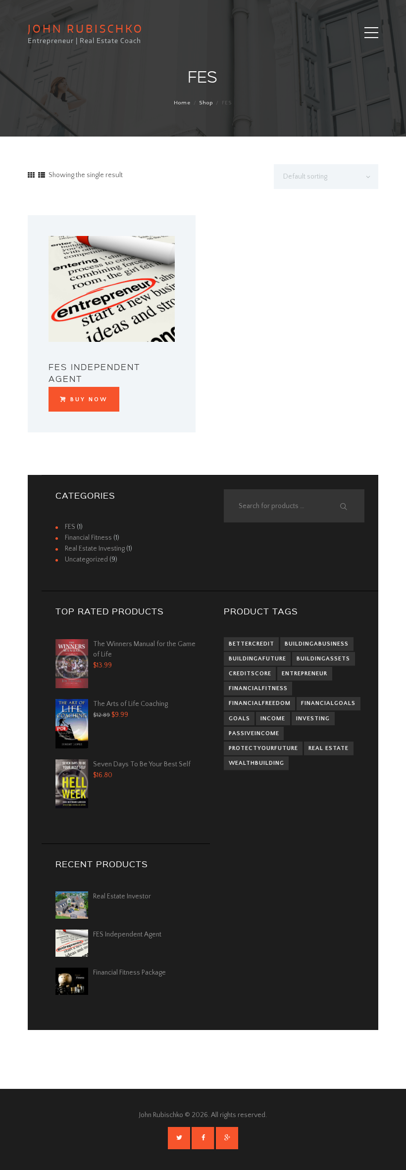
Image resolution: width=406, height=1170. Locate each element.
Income (272, 718)
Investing (313, 718)
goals (239, 718)
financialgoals (328, 703)
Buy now (88, 399)
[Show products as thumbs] (31, 176)
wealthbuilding (256, 763)
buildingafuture (257, 658)
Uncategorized (86, 559)
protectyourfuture (263, 748)
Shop (206, 103)
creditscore (250, 673)
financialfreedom (260, 703)
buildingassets (323, 658)
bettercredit (251, 644)
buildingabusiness (317, 644)
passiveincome (254, 733)
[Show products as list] (41, 176)
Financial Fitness (88, 538)
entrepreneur (304, 673)
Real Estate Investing (95, 549)
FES (70, 527)
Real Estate (328, 748)
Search (343, 506)
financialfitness (258, 688)
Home (182, 103)
